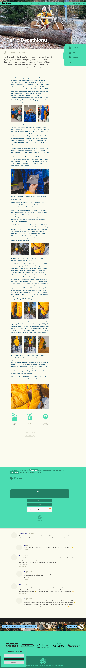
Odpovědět (21, 540)
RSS (84, 3)
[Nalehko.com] (43, 645)
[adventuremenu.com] (12, 645)
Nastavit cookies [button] (14, 655)
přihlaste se (33, 470)
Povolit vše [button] (14, 659)
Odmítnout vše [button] (14, 662)
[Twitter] (33, 436)
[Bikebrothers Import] (58, 645)
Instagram (76, 3)
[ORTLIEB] (27, 645)
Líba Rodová (11, 52)
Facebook (74, 3)
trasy (20, 3)
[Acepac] (74, 645)
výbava (30, 3)
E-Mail (81, 3)
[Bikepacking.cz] (6, 3)
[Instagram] (30, 436)
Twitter (79, 3)
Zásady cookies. (8, 653)
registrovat (15, 472)
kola (55, 3)
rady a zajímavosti (43, 3)
